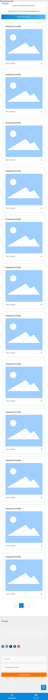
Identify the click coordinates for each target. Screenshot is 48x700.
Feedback (12, 698)
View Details (10, 63)
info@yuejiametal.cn (36, 698)
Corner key (16, 639)
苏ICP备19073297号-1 (8, 687)
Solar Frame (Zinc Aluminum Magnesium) (23, 11)
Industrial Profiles (23, 17)
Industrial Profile (13, 26)
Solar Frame (6, 639)
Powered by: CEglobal (8, 689)
